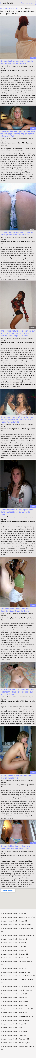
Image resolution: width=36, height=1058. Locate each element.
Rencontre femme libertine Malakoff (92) (14, 994)
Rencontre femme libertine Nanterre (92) (14, 1005)
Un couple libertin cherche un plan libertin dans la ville (16, 776)
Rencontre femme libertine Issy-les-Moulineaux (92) (18, 976)
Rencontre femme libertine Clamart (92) (14, 946)
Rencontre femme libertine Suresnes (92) (14, 1031)
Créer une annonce (27, 3)
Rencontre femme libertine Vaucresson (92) (15, 1039)
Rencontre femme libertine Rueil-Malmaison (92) (17, 1016)
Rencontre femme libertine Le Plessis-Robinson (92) (18, 986)
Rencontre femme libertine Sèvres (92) (13, 1028)
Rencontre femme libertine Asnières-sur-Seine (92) (18, 917)
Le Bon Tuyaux (6, 3)
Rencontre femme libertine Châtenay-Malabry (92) (17, 935)
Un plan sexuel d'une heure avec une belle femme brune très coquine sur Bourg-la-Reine (17, 691)
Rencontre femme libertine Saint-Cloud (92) (15, 1020)
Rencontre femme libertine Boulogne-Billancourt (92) (17, 930)
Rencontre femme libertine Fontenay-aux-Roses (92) (16, 963)
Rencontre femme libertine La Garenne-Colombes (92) (17, 981)
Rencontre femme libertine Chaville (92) (14, 943)
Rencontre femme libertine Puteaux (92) (14, 1013)
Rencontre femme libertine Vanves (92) (13, 1035)
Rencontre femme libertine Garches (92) (14, 968)
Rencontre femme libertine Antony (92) (13, 913)
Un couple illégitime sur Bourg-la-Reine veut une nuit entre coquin (15, 847)
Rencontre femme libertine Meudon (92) (14, 998)
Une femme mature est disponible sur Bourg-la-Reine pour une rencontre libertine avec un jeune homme (17, 333)
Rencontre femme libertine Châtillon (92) (14, 939)
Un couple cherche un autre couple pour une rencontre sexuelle (16, 62)
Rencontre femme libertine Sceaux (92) (13, 1024)
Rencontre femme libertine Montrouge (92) (15, 1001)
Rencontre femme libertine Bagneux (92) (14, 921)
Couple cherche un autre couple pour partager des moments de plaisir (17, 233)
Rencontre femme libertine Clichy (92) (13, 950)
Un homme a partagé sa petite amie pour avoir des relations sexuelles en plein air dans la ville (17, 419)
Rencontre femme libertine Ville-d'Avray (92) (15, 1043)
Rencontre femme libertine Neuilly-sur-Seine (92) (17, 1009)
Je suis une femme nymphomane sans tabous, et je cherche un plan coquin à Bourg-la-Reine (17, 133)
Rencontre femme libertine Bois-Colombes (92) (16, 925)
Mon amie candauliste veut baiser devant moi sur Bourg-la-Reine (15, 609)
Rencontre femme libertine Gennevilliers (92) (15, 972)
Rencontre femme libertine (9, 8)
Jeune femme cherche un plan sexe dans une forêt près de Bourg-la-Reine (16, 512)
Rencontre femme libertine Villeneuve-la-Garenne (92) (17, 1048)
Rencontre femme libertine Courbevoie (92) (15, 958)
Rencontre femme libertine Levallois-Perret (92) (16, 990)
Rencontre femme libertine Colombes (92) (14, 954)
